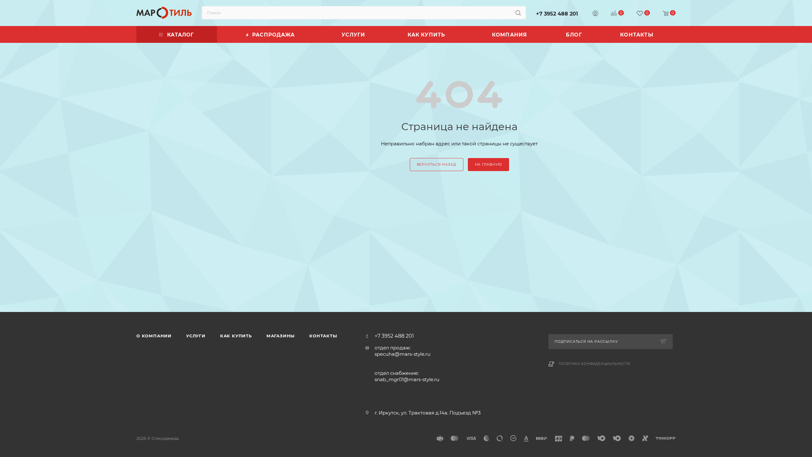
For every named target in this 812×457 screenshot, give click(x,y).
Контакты (323, 335)
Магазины (280, 335)
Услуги (196, 335)
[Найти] (518, 12)
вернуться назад (436, 164)
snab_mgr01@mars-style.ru (407, 379)
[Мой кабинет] (595, 14)
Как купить (236, 335)
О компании (154, 335)
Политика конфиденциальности (594, 364)
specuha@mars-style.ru (402, 354)
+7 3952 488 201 (557, 14)
